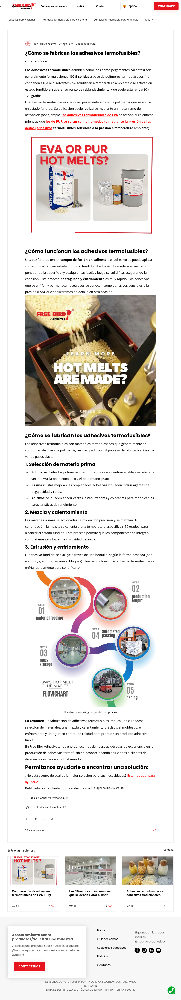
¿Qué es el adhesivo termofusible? (47, 798)
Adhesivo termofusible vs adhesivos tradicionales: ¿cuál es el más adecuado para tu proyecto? (145, 893)
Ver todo (169, 850)
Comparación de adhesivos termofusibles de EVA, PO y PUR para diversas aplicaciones (31, 893)
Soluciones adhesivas (109, 948)
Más (147, 19)
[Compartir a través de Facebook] (26, 819)
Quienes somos (107, 939)
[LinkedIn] (151, 950)
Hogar (101, 930)
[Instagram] (144, 950)
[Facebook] (137, 950)
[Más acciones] (154, 44)
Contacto (104, 965)
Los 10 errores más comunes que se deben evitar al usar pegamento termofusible (90, 893)
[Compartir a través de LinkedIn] (44, 819)
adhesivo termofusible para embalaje (116, 19)
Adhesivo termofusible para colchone (65, 19)
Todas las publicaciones (21, 19)
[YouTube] (158, 950)
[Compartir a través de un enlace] (52, 819)
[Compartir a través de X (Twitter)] (35, 819)
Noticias (102, 956)
